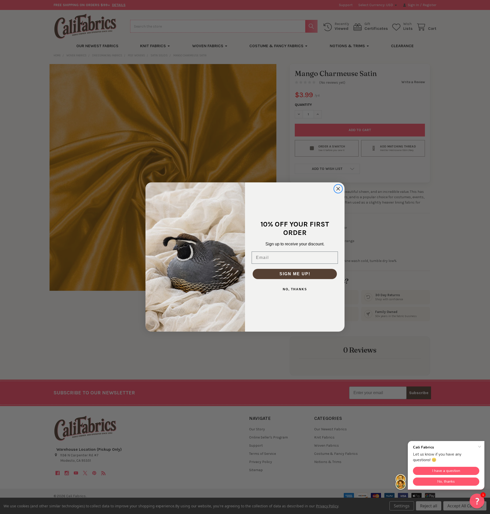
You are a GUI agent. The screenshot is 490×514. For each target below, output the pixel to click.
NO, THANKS (295, 289)
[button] (477, 501)
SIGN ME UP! (294, 274)
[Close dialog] (338, 189)
